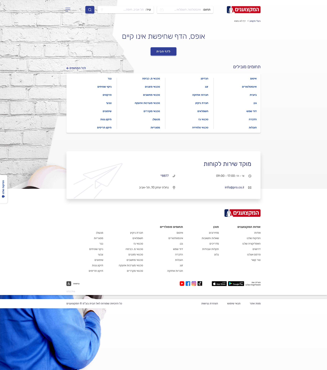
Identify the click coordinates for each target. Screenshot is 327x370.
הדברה (253, 119)
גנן (255, 103)
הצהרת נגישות (209, 303)
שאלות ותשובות (210, 238)
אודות (257, 232)
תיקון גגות (106, 119)
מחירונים (214, 232)
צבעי (109, 103)
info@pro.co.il (234, 187)
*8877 (164, 176)
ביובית (253, 94)
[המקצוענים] (244, 9)
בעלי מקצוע (255, 21)
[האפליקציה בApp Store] (219, 283)
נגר (110, 78)
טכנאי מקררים (152, 111)
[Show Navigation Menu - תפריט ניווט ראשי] (68, 10)
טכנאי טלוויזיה (200, 127)
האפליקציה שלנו (251, 243)
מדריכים (214, 243)
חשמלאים (202, 111)
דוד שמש (251, 111)
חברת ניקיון (201, 103)
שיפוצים (107, 111)
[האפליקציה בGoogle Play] (236, 283)
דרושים (257, 249)
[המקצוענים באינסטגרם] (195, 283)
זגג (206, 86)
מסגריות (155, 127)
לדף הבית (163, 51)
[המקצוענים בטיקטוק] (200, 283)
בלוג (216, 254)
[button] (73, 283)
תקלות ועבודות (210, 249)
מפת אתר (255, 303)
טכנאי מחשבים (151, 94)
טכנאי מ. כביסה (151, 78)
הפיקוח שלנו (254, 238)
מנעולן (156, 119)
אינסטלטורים (249, 86)
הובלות (253, 127)
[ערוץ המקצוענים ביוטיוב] (183, 283)
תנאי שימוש (233, 303)
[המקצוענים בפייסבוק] (189, 283)
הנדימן (204, 78)
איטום (253, 78)
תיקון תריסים (104, 127)
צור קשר (256, 260)
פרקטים (107, 94)
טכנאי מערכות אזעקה (147, 103)
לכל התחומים (77, 68)
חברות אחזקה (200, 94)
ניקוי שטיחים (104, 86)
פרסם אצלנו (254, 254)
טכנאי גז (203, 119)
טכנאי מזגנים (152, 86)
